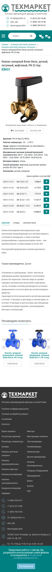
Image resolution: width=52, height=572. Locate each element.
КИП (29, 491)
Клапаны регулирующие (12, 474)
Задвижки (6, 493)
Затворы (5, 446)
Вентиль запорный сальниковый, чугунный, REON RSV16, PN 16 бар (12, 355)
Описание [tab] (6, 223)
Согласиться (26, 566)
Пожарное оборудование (37, 470)
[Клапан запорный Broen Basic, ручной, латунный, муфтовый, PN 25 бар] (26, 76)
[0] (40, 36)
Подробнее (12, 363)
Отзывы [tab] (16, 223)
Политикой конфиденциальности (28, 556)
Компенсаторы (33, 452)
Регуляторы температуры (12, 441)
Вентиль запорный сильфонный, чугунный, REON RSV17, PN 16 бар (39, 355)
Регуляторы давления (11, 436)
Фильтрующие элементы (37, 436)
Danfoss (30, 486)
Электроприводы (34, 441)
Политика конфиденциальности (15, 409)
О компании (7, 419)
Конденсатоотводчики (11, 488)
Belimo (30, 481)
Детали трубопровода (36, 457)
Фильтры (31, 431)
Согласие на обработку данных (15, 414)
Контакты (6, 424)
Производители (33, 476)
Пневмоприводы (34, 446)
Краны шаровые (9, 431)
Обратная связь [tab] (29, 223)
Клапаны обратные (10, 469)
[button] (4, 347)
